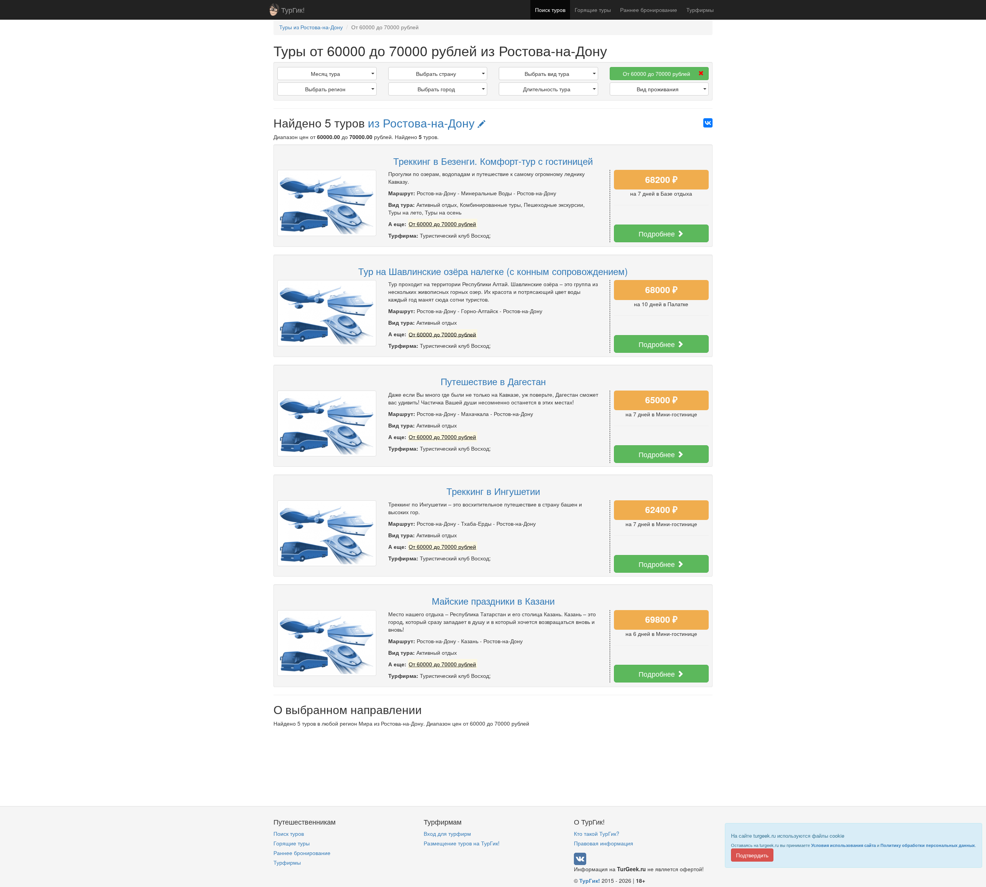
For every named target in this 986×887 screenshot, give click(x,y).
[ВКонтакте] (708, 122)
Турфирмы (700, 9)
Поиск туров (550, 9)
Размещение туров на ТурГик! (462, 843)
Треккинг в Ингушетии (493, 491)
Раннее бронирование (648, 9)
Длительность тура (546, 89)
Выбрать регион (325, 89)
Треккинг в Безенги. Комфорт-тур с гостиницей (493, 161)
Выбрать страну (436, 73)
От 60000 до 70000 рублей (656, 73)
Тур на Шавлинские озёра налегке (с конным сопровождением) (493, 271)
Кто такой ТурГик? (596, 833)
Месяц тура (325, 73)
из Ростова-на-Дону (423, 122)
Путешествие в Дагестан (493, 381)
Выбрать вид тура (547, 73)
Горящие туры (593, 9)
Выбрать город (436, 89)
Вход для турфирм (447, 833)
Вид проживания (658, 89)
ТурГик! (293, 10)
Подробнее (658, 233)
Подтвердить (752, 855)
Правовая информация (603, 843)
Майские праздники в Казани (493, 600)
